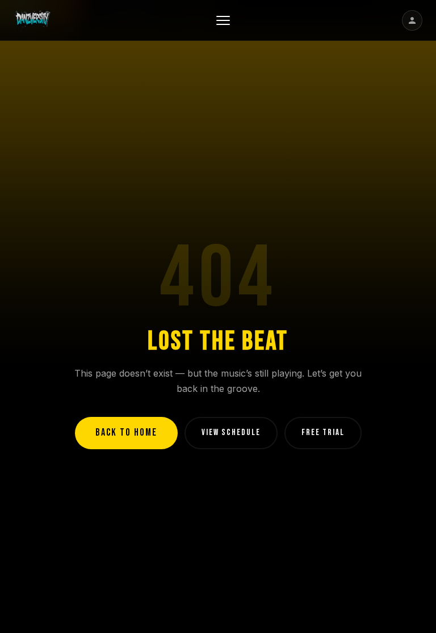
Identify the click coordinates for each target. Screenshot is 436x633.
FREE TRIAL (323, 432)
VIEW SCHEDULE (231, 432)
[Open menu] (223, 20)
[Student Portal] (412, 20)
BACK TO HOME (126, 432)
